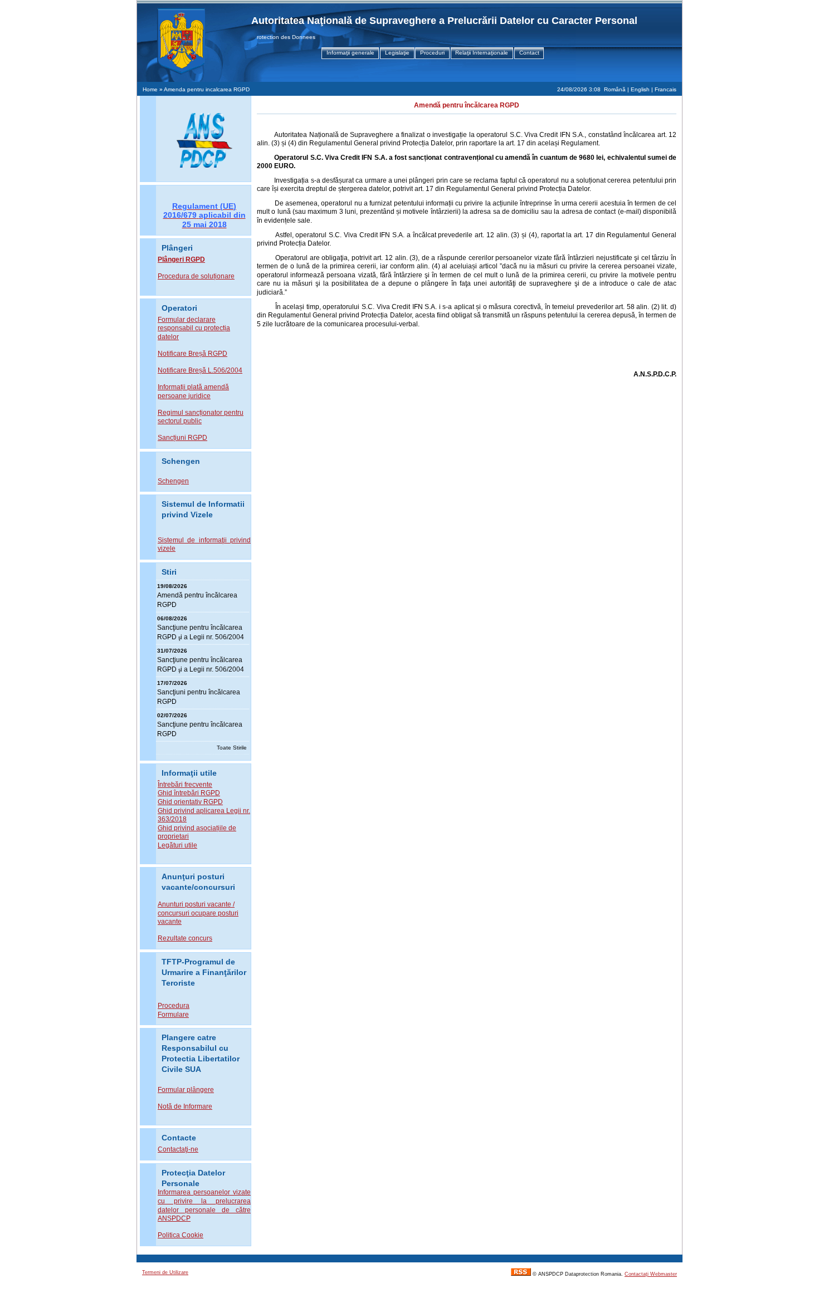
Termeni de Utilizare (165, 1272)
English (640, 89)
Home (150, 89)
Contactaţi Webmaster (651, 1274)
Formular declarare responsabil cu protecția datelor (194, 328)
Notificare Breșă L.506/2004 (200, 370)
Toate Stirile (232, 748)
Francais (665, 89)
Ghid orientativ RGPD (190, 802)
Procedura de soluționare (196, 276)
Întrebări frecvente (185, 784)
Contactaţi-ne (178, 1149)
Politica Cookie (180, 1235)
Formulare (173, 1014)
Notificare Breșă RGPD (192, 353)
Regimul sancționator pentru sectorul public (200, 417)
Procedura (173, 1006)
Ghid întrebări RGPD (189, 793)
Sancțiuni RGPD (182, 438)
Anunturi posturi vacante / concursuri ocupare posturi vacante (198, 912)
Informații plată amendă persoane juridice (193, 391)
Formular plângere (186, 1090)
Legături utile (177, 845)
